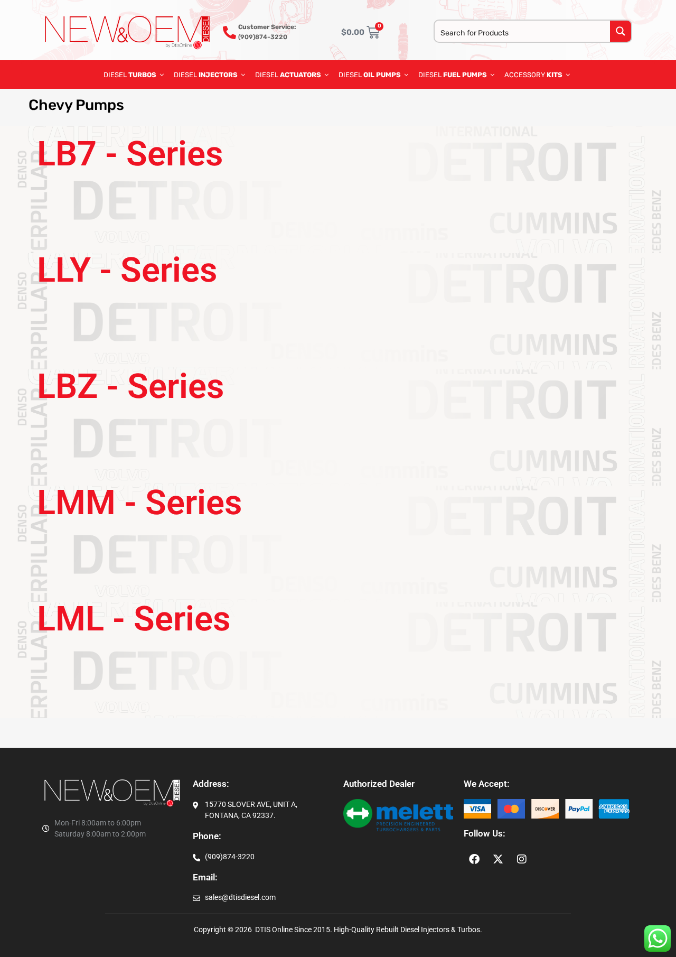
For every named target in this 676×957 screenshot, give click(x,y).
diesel (370, 75)
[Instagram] (521, 859)
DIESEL (130, 75)
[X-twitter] (498, 859)
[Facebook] (474, 859)
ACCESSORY (533, 75)
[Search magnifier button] (620, 31)
